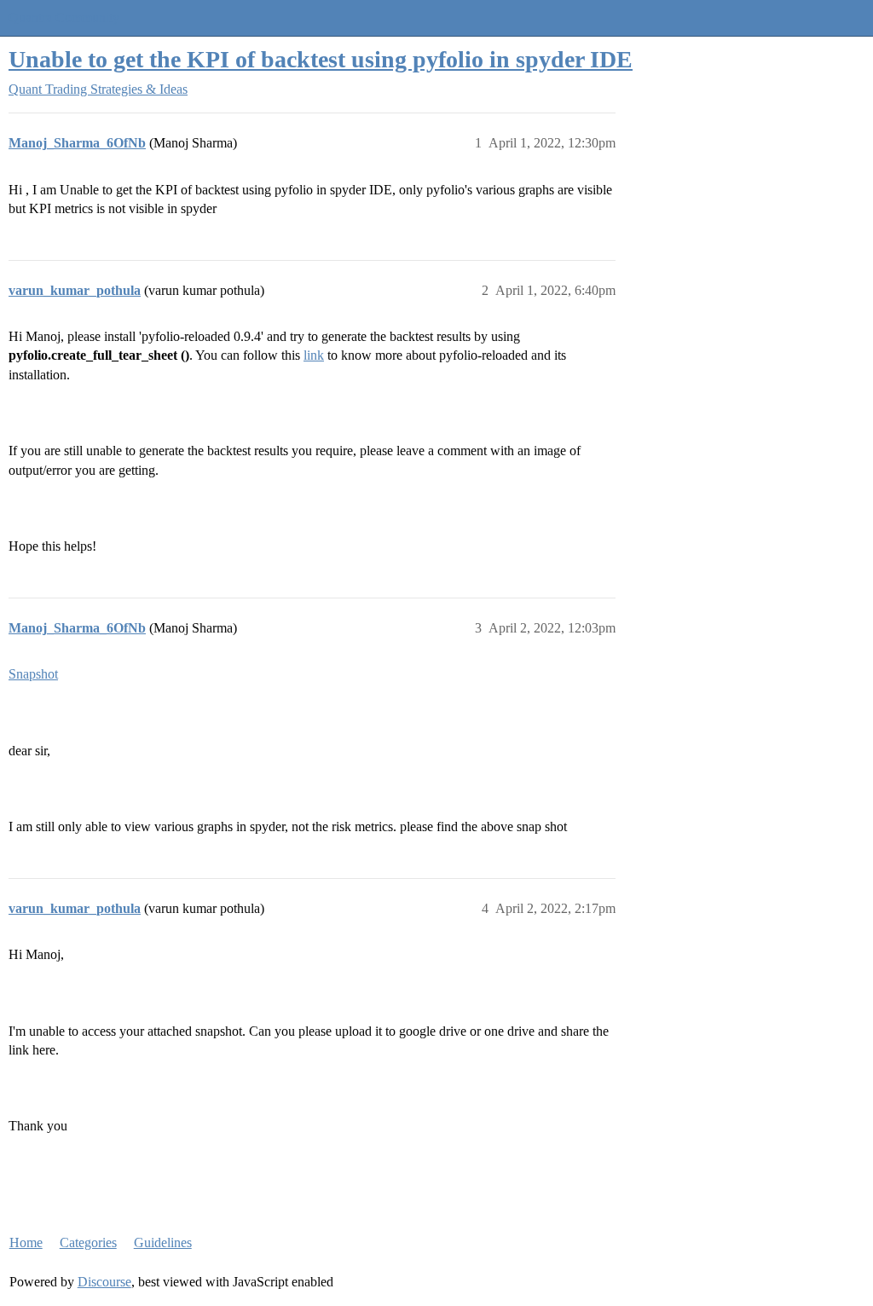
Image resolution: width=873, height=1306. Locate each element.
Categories (88, 1242)
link (314, 355)
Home (26, 1242)
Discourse (104, 1281)
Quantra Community (64, 17)
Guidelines (163, 1242)
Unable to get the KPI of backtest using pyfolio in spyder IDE (321, 59)
